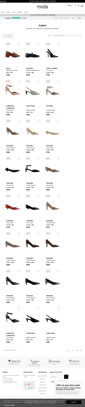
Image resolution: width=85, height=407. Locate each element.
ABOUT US (42, 382)
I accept (74, 402)
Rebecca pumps (31, 110)
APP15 (53, 15)
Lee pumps (49, 70)
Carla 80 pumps (50, 110)
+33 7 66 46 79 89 (74, 362)
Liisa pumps (49, 147)
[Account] (78, 5)
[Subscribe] (66, 377)
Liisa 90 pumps (10, 147)
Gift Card (3, 1)
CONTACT (42, 379)
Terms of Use (42, 391)
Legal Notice (42, 388)
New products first (67, 35)
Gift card (42, 394)
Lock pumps (9, 110)
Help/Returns (42, 376)
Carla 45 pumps (30, 185)
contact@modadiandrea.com (74, 364)
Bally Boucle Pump (11, 70)
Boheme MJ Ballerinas (32, 70)
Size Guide (42, 385)
